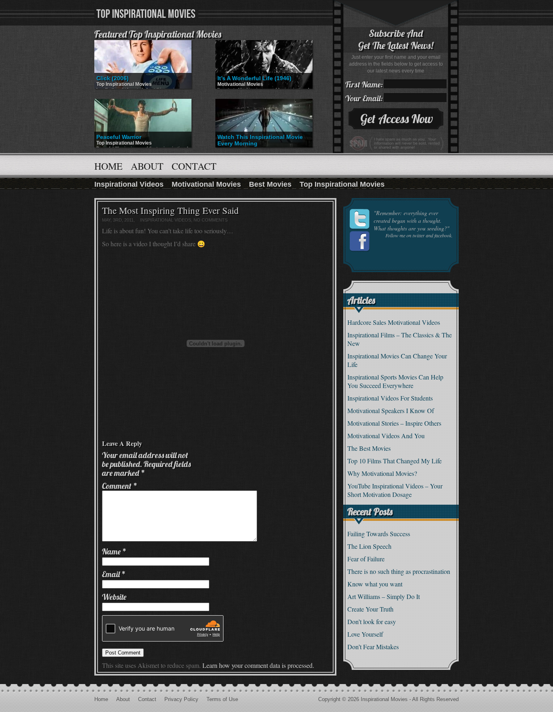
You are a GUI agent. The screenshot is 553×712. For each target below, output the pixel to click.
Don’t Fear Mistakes (373, 646)
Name (114, 551)
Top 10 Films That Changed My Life (394, 460)
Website (114, 597)
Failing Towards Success (378, 533)
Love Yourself (365, 634)
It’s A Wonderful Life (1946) (254, 78)
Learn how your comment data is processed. (258, 665)
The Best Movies (369, 448)
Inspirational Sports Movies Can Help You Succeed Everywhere (395, 381)
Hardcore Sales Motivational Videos (393, 322)
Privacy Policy (181, 699)
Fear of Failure (366, 558)
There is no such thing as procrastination (398, 571)
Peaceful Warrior (118, 137)
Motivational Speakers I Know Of (390, 410)
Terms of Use (222, 699)
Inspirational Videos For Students (390, 398)
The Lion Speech (369, 546)
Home (108, 166)
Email (113, 574)
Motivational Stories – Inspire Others (394, 423)
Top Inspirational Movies (124, 84)
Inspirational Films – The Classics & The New (399, 338)
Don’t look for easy (371, 621)
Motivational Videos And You (386, 435)
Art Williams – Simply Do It (383, 596)
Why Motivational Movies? (382, 473)
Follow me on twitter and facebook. (419, 235)
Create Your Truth (370, 609)
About (147, 166)
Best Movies (270, 184)
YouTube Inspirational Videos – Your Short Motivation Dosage (394, 490)
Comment (119, 486)
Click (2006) (112, 78)
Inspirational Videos (129, 184)
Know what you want (374, 584)
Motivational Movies (240, 84)
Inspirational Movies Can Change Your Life (397, 360)
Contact (194, 166)
